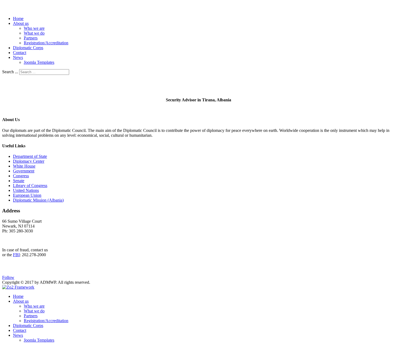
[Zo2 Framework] (18, 287)
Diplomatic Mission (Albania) (38, 200)
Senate (18, 180)
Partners (31, 38)
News (18, 57)
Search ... (10, 71)
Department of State (30, 156)
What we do (34, 33)
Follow (8, 277)
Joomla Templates (39, 62)
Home (18, 18)
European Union (27, 195)
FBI (16, 254)
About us (21, 23)
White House (24, 166)
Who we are (34, 28)
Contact (19, 52)
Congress (21, 176)
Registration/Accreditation (46, 43)
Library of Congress (30, 185)
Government (23, 171)
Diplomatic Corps (28, 47)
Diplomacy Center (28, 161)
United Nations (26, 190)
